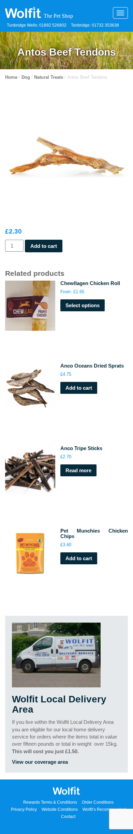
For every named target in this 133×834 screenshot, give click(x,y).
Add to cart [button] (78, 388)
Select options (82, 305)
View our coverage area (40, 762)
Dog (25, 77)
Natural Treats (48, 77)
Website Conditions (60, 809)
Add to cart (43, 246)
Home (11, 77)
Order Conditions (98, 802)
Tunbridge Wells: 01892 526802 (36, 25)
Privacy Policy (24, 809)
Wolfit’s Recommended (104, 809)
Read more (78, 470)
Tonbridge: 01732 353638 (95, 25)
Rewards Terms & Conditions (50, 802)
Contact (68, 816)
